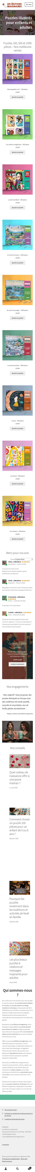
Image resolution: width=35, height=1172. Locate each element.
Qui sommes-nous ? (11, 1110)
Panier (27, 1167)
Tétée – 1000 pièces (14, 562)
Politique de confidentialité (11, 1159)
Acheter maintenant (17, 664)
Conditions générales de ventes (15, 1119)
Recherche (17, 1169)
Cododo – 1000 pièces (15, 612)
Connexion (5, 1144)
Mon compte (6, 1169)
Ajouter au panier (17, 97)
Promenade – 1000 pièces (16, 597)
